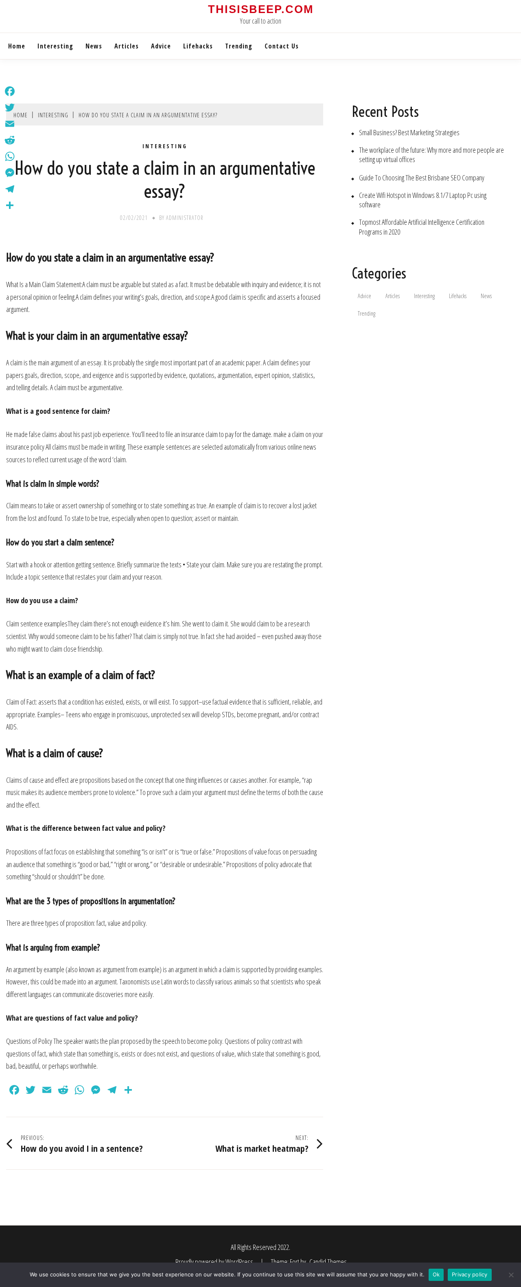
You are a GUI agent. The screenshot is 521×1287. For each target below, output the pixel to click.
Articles (126, 46)
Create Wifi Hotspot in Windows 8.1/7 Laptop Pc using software (422, 200)
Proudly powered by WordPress (214, 1262)
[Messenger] (10, 173)
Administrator (185, 218)
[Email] (10, 124)
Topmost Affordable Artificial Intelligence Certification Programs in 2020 (421, 226)
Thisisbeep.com (260, 9)
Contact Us (282, 46)
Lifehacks (198, 46)
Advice (161, 46)
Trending (238, 46)
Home (16, 46)
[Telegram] (10, 189)
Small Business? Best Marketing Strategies (409, 132)
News (93, 46)
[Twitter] (10, 107)
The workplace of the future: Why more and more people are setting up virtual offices (431, 154)
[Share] (10, 205)
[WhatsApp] (10, 156)
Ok (436, 1274)
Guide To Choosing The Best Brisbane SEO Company (421, 177)
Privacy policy (470, 1274)
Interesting (55, 46)
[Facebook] (10, 91)
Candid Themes (328, 1262)
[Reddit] (10, 140)
